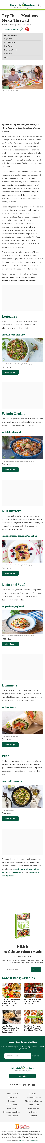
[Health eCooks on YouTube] (33, 1085)
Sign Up (36, 969)
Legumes (8, 39)
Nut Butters (9, 46)
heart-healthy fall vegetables (26, 869)
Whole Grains (9, 42)
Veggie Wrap (9, 706)
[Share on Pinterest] (27, 29)
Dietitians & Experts (33, 1101)
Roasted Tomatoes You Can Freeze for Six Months (32, 1001)
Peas (6, 57)
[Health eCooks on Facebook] (20, 1085)
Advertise (33, 1112)
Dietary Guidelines (33, 1097)
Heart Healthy (12, 1094)
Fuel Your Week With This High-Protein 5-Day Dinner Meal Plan (33, 1028)
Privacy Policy (33, 1108)
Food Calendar (11, 1116)
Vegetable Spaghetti (13, 606)
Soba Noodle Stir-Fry (13, 334)
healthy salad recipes (11, 873)
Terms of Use (33, 1105)
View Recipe (10, 372)
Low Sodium (11, 1105)
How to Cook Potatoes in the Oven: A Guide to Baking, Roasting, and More (11, 1029)
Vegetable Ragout (11, 431)
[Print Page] (22, 29)
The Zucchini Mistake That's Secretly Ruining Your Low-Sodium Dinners (11, 1002)
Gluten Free (12, 1097)
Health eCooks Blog (11, 1112)
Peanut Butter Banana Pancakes (19, 535)
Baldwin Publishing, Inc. (23, 1131)
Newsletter (22, 1076)
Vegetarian (11, 1108)
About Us (33, 1094)
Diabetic (11, 1101)
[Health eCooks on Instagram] (24, 1085)
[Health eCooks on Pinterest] (29, 1085)
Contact (33, 1116)
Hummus (8, 54)
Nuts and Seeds (10, 50)
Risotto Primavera (12, 780)
